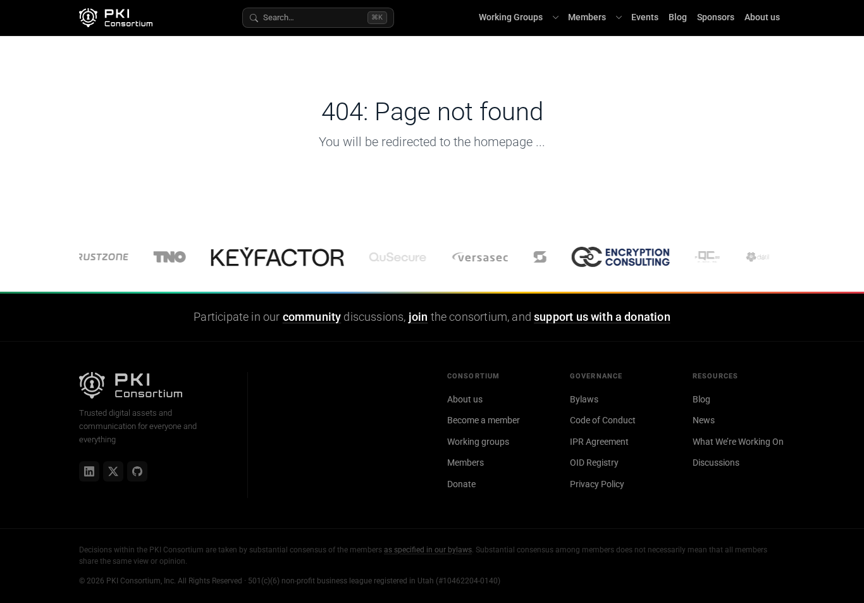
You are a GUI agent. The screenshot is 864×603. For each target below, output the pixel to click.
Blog (678, 17)
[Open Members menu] (618, 17)
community (312, 317)
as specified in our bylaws (428, 549)
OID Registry (594, 462)
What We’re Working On (738, 442)
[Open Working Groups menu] (555, 17)
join (418, 317)
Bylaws (584, 399)
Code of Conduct (603, 420)
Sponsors (715, 17)
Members (587, 17)
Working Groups (511, 17)
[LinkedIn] (89, 471)
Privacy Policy (597, 484)
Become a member (483, 420)
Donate (461, 484)
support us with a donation (602, 317)
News (704, 420)
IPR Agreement (599, 442)
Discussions (716, 462)
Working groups (478, 442)
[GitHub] (137, 471)
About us (762, 17)
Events (644, 17)
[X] (113, 471)
